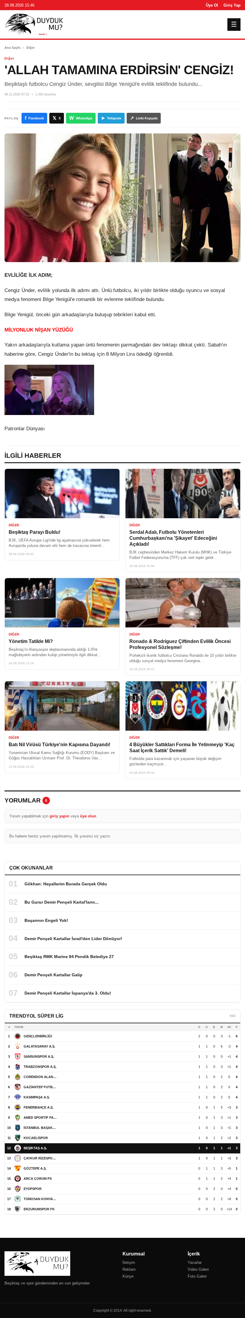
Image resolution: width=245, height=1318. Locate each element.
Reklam (129, 1269)
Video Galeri (198, 1269)
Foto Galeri (197, 1276)
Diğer (30, 47)
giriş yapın (59, 816)
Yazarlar (195, 1262)
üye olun (88, 816)
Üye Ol (212, 5)
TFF (232, 1016)
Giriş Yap (232, 5)
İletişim (128, 1262)
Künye (128, 1276)
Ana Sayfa (12, 47)
